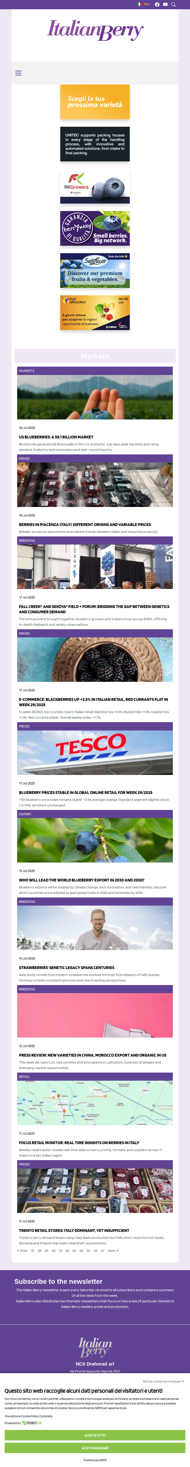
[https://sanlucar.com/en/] (95, 274)
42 (67, 1250)
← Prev (22, 1250)
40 (54, 1250)
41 (60, 1250)
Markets (26, 370)
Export (25, 814)
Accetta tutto (95, 1435)
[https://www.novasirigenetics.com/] (95, 106)
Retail (24, 1076)
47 (102, 1250)
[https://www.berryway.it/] (95, 232)
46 (95, 1250)
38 (39, 1250)
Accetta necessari (95, 1448)
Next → (113, 1250)
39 (46, 1250)
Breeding (27, 540)
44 (81, 1250)
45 (88, 1250)
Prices (24, 458)
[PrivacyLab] (31, 1423)
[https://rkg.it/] (95, 190)
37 (32, 1250)
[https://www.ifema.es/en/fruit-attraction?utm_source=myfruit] (95, 316)
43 (74, 1250)
